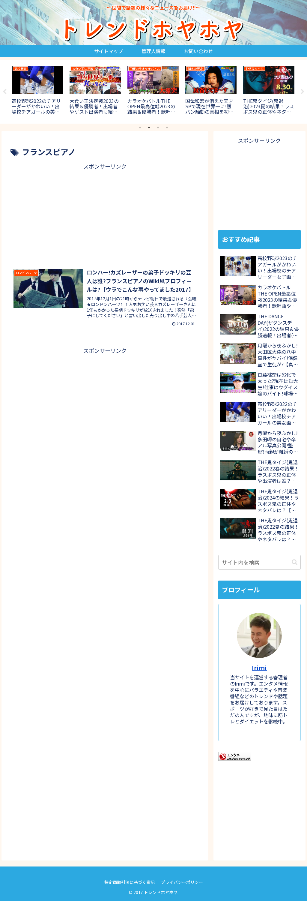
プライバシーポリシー (182, 882)
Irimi (259, 667)
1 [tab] (140, 128)
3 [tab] (158, 128)
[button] (294, 562)
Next (303, 92)
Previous (4, 92)
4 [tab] (167, 128)
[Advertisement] (104, 213)
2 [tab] (149, 128)
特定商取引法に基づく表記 (129, 882)
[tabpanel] (37, 91)
